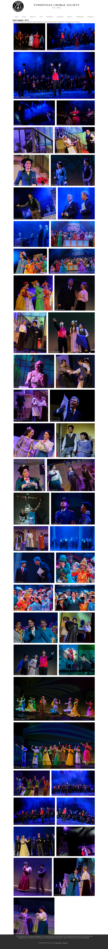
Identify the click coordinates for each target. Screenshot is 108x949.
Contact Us (65, 943)
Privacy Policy (58, 943)
